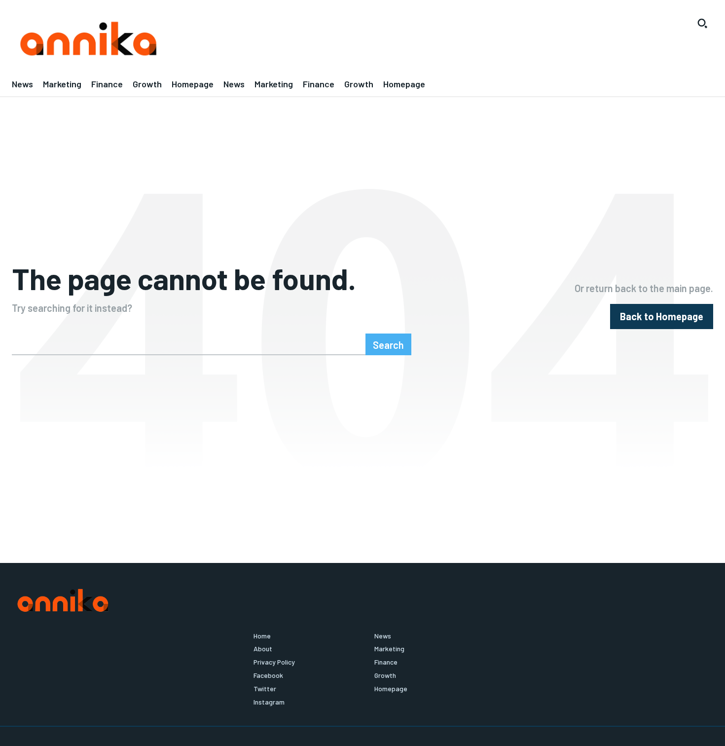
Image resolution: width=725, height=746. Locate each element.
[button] (702, 23)
